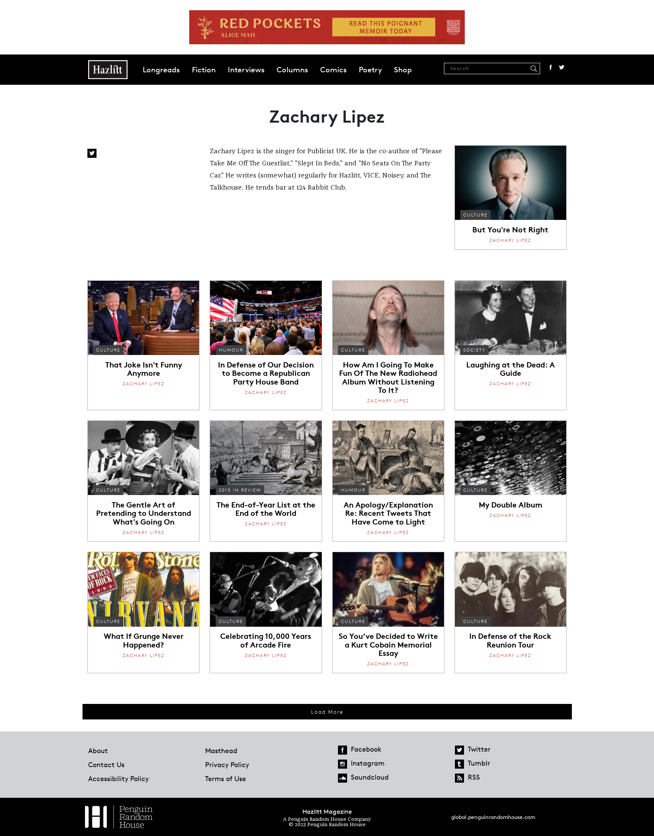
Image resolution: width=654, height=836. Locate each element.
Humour (231, 350)
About (98, 750)
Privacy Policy (227, 764)
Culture (475, 215)
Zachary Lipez (510, 240)
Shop (403, 69)
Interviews (246, 69)
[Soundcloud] (342, 778)
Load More (327, 711)
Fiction (204, 69)
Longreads (161, 69)
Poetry (370, 69)
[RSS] (459, 778)
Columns (292, 69)
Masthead (221, 750)
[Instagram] (342, 764)
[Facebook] (342, 750)
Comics (333, 69)
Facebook (550, 67)
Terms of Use (225, 778)
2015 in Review (240, 490)
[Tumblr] (459, 764)
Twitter (561, 67)
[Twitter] (459, 750)
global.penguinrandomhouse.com (493, 817)
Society (474, 350)
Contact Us (106, 764)
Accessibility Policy (118, 778)
